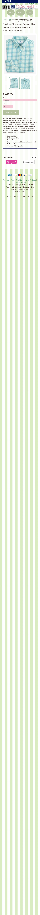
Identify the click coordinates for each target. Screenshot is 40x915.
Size (4, 98)
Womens (6, 180)
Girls (17, 180)
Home (4, 19)
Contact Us (13, 189)
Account (20, 12)
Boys (21, 180)
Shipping (26, 187)
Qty (4, 103)
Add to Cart (11, 112)
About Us (10, 184)
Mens (12, 180)
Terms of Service (25, 189)
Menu (11, 12)
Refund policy (20, 192)
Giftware (33, 180)
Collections (18, 182)
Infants (27, 180)
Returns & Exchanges (13, 187)
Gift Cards (30, 184)
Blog (32, 187)
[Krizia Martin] (20, 8)
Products (9, 19)
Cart (29, 12)
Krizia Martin (19, 196)
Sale (24, 182)
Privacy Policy (20, 184)
